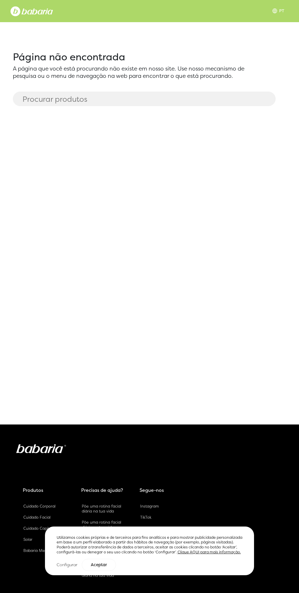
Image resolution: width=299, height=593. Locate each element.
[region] (149, 551)
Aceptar (99, 565)
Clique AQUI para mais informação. (209, 552)
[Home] (32, 11)
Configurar (67, 564)
